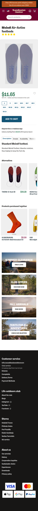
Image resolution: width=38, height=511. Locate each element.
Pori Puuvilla (6, 429)
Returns (5, 371)
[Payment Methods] (19, 491)
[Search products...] (30, 17)
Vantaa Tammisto (8, 436)
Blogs (4, 398)
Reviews (33, 139)
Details (15, 139)
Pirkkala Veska (7, 426)
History (4, 457)
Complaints (6, 374)
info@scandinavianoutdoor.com (13, 363)
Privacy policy (7, 474)
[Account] (29, 11)
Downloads (6, 470)
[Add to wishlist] (34, 95)
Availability (24, 139)
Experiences (6, 467)
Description (7, 138)
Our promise (6, 454)
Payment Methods (8, 381)
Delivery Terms (7, 378)
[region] (19, 63)
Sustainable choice (8, 464)
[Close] (34, 4)
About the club (7, 395)
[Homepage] (19, 11)
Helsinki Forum (7, 423)
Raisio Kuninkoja (7, 433)
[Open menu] (3, 11)
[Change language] (8, 11)
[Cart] (34, 11)
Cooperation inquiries (9, 460)
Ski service (6, 440)
